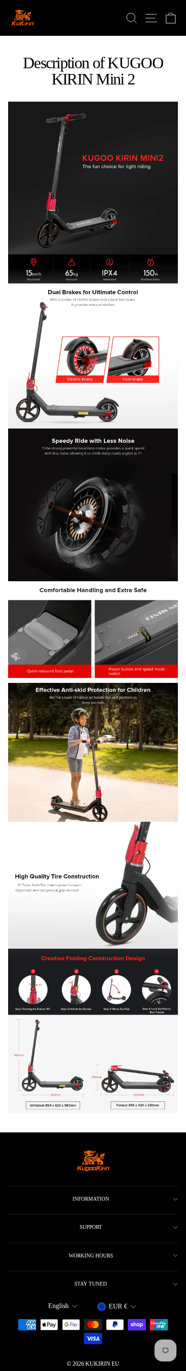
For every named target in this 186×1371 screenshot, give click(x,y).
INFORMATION (90, 1199)
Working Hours (91, 1255)
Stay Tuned (90, 1284)
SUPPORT (91, 1227)
